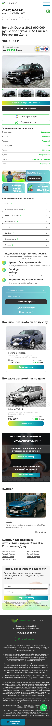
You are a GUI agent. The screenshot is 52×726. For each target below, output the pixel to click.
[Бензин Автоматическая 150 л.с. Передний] (26, 338)
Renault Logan (8, 557)
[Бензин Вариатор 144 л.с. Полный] (26, 395)
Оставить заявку (26, 367)
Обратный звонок (26, 639)
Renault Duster (33, 551)
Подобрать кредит (26, 301)
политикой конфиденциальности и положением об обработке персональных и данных (23, 603)
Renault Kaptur (33, 554)
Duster (24, 18)
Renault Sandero (9, 559)
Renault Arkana (8, 551)
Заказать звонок (35, 178)
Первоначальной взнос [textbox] (18, 290)
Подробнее (40, 532)
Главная (4, 18)
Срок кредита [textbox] (14, 296)
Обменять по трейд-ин (26, 108)
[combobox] (26, 290)
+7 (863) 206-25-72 (13, 10)
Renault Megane (33, 557)
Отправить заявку (26, 598)
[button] (47, 71)
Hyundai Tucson (17, 353)
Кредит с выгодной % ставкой (26, 103)
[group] (26, 71)
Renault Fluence (8, 554)
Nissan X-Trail (15, 409)
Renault (18, 18)
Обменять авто (26, 475)
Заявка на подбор (26, 456)
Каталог (11, 18)
